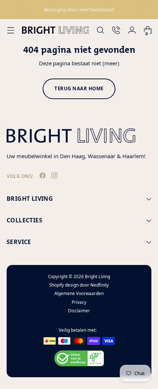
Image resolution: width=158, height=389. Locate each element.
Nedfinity (99, 285)
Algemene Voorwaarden (79, 293)
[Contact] (115, 30)
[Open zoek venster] (100, 30)
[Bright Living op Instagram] (55, 177)
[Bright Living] (55, 30)
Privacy (79, 302)
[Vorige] (11, 9)
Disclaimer (79, 310)
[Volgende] (147, 9)
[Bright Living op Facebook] (43, 177)
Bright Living (97, 276)
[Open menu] (10, 30)
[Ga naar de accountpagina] (131, 30)
